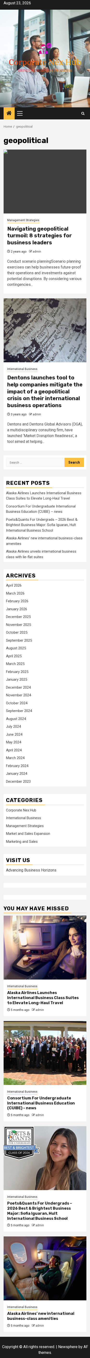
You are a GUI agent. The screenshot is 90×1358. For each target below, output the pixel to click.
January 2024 (16, 773)
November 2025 (18, 625)
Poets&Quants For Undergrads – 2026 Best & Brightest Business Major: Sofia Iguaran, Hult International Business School (42, 525)
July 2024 (13, 726)
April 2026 (14, 585)
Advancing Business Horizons (31, 870)
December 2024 (18, 687)
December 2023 (18, 781)
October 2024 (16, 703)
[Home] (9, 113)
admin (37, 251)
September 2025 (19, 640)
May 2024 (13, 742)
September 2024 (19, 711)
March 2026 (15, 593)
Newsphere (68, 1346)
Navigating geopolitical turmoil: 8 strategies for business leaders (39, 236)
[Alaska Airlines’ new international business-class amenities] (45, 1268)
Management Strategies (23, 220)
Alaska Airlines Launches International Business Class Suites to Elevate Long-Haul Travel (43, 997)
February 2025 (17, 672)
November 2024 (18, 695)
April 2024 (14, 750)
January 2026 (16, 609)
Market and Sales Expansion (28, 833)
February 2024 (17, 766)
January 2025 (16, 679)
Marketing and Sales (22, 841)
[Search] (83, 113)
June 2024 (14, 734)
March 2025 (15, 664)
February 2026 (17, 601)
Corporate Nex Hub (21, 810)
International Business (22, 369)
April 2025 (14, 656)
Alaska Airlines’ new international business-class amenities (40, 1316)
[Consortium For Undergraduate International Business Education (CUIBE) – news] (45, 1053)
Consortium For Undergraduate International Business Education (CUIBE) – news (41, 1103)
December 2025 (18, 617)
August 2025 (16, 648)
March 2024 (15, 758)
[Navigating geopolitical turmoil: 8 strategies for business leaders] (45, 181)
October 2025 (16, 632)
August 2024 (16, 719)
